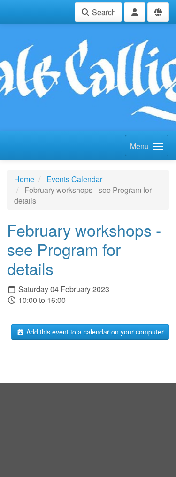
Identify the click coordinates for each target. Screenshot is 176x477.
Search (103, 12)
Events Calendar (74, 179)
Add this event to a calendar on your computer (94, 331)
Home (24, 179)
